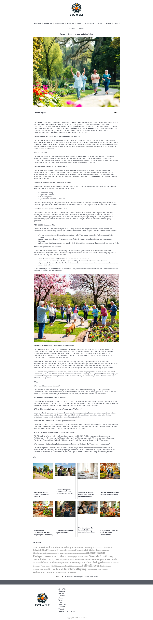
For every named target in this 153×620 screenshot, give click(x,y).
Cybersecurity (61, 550)
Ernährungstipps (72, 556)
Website (61, 609)
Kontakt (82, 28)
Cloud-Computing (49, 550)
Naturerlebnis (108, 562)
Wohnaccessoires (103, 569)
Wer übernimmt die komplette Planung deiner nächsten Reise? (86, 530)
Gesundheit (59, 23)
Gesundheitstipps (49, 559)
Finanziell (48, 23)
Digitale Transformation (99, 550)
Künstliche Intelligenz (94, 559)
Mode (79, 23)
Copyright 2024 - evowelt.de (76, 618)
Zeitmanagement (71, 572)
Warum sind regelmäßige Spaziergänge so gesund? (109, 493)
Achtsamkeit (39, 547)
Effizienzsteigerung (53, 553)
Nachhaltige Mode (78, 562)
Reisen (108, 23)
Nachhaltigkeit (95, 562)
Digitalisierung (38, 553)
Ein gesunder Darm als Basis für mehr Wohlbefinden (109, 533)
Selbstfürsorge (91, 565)
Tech (116, 23)
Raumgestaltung (62, 566)
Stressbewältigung (74, 569)
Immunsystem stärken (64, 559)
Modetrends (48, 562)
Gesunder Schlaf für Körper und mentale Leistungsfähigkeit (86, 494)
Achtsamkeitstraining (81, 547)
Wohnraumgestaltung (44, 572)
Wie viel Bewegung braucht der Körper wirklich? (41, 494)
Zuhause (72, 28)
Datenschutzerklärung (66, 611)
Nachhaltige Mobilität (62, 563)
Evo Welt (37, 23)
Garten (61, 593)
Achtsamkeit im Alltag (58, 547)
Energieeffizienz (95, 552)
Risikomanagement (75, 566)
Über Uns (62, 604)
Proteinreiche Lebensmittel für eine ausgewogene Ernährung (43, 533)
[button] (115, 113)
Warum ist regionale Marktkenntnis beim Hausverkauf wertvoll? (64, 492)
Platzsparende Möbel (48, 566)
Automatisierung (98, 548)
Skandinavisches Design (40, 569)
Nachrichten (89, 23)
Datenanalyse (71, 550)
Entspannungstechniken (49, 556)
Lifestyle (70, 23)
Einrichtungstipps (69, 553)
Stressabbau (55, 569)
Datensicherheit (81, 550)
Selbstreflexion (106, 566)
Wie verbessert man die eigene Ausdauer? (64, 532)
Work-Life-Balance (61, 572)
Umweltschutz (92, 569)
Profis (100, 23)
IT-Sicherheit (78, 560)
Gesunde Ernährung (101, 556)
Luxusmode (111, 559)
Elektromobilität (80, 553)
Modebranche (37, 562)
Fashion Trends (83, 556)
